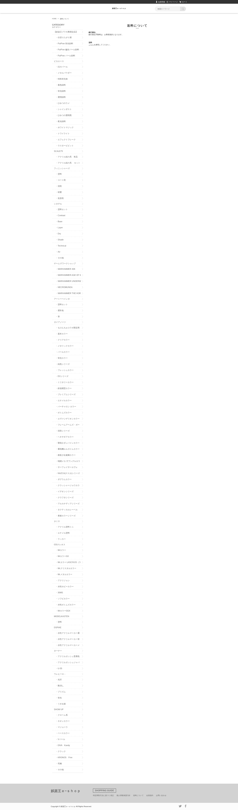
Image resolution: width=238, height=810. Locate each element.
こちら (91, 45)
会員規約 (149, 795)
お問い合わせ (161, 795)
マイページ (173, 2)
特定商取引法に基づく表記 (103, 795)
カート (184, 2)
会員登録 (161, 2)
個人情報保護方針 (123, 795)
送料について (138, 795)
